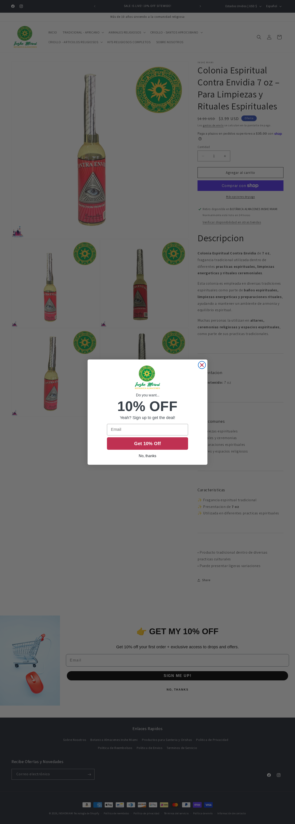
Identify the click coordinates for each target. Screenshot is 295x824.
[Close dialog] (202, 365)
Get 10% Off (147, 443)
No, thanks (147, 456)
